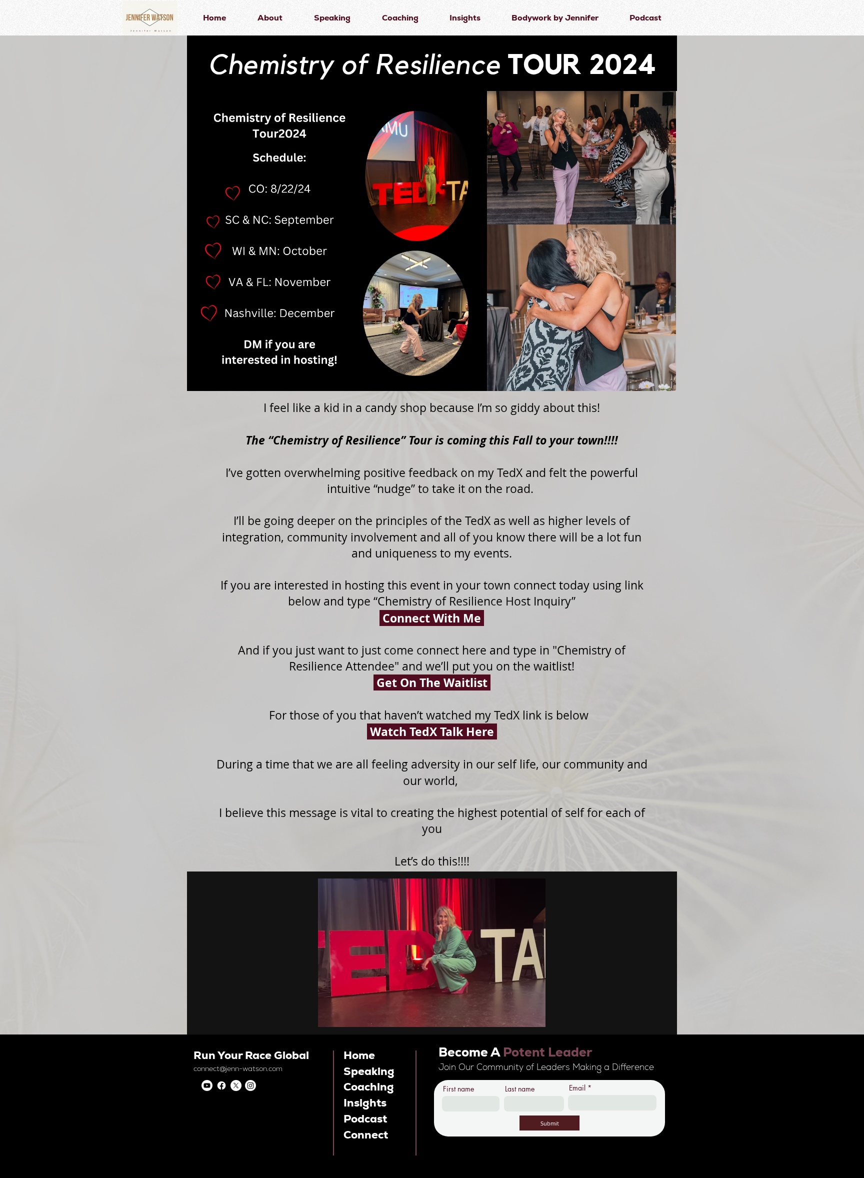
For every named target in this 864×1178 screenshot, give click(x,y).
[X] (236, 1085)
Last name (519, 1089)
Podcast (365, 1119)
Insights (365, 1103)
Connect (366, 1135)
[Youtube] (207, 1085)
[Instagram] (250, 1085)
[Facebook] (221, 1085)
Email (577, 1088)
